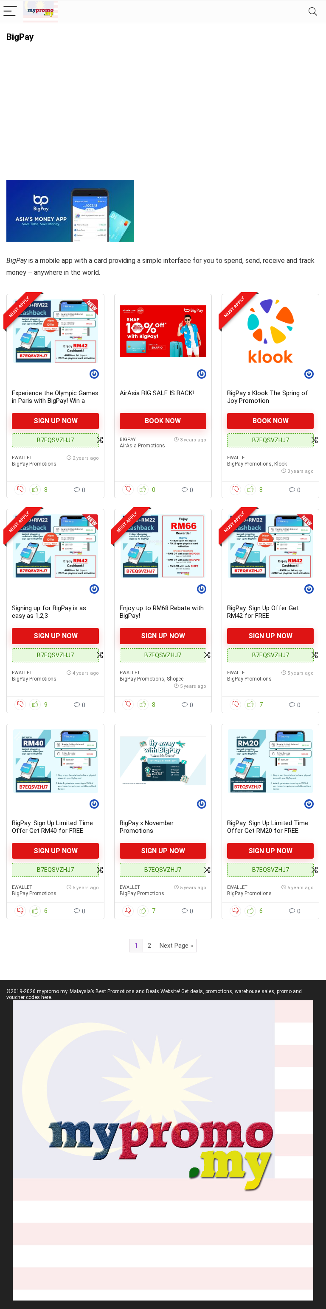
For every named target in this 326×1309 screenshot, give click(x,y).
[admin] (94, 375)
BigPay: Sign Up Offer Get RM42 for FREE (263, 612)
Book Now (163, 421)
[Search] (313, 11)
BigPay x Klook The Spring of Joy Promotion (267, 397)
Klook (280, 464)
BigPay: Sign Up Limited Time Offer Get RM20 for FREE (267, 827)
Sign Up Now (56, 421)
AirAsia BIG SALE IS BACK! (157, 393)
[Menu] (10, 11)
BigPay (128, 439)
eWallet (22, 458)
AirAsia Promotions (142, 446)
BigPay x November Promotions (147, 827)
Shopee (175, 679)
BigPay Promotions (34, 464)
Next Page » (176, 945)
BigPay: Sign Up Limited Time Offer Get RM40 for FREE (52, 827)
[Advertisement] (163, 105)
